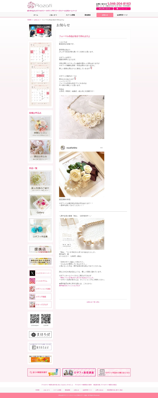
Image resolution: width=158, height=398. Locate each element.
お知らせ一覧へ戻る (93, 302)
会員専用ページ (122, 15)
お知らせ (105, 15)
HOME (29, 20)
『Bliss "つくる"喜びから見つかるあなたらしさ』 (77, 277)
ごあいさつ (53, 15)
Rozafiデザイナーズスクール (67, 395)
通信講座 (88, 15)
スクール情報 (70, 15)
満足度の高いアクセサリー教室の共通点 (105, 385)
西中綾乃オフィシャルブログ (69, 285)
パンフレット (122, 8)
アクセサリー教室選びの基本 (83, 385)
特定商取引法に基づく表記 (115, 390)
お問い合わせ (105, 8)
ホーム (36, 15)
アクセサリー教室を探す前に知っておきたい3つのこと (57, 385)
